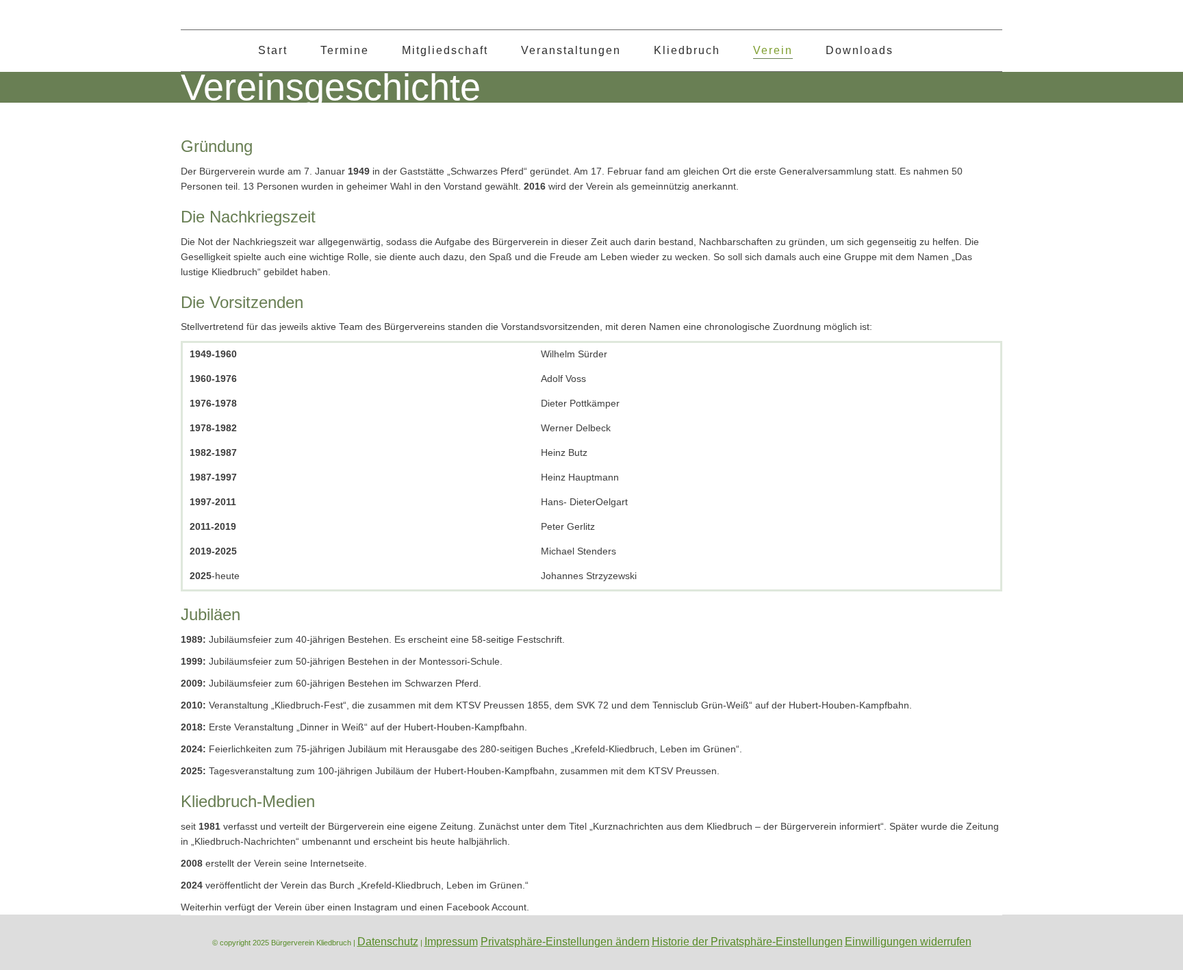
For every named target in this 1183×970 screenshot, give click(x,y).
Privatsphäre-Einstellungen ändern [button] (565, 941)
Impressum (451, 941)
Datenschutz (387, 941)
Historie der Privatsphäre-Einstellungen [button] (747, 941)
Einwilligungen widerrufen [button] (908, 941)
